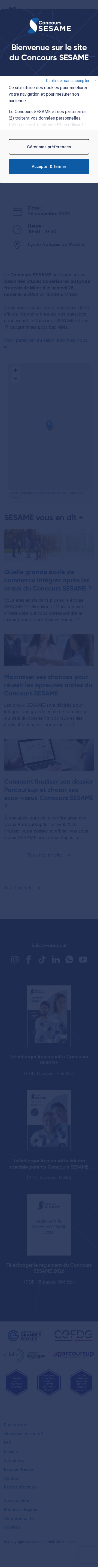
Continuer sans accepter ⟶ (71, 80)
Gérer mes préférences (49, 146)
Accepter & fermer (49, 166)
